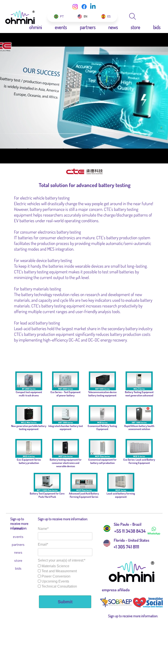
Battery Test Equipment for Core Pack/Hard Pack (47, 495)
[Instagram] (75, 6)
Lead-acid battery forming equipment (121, 495)
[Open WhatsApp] (157, 11)
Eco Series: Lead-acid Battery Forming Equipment (139, 461)
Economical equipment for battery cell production (102, 461)
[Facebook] (84, 6)
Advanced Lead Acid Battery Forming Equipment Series (84, 495)
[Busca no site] (133, 16)
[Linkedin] (92, 6)
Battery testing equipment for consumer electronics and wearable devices (66, 463)
